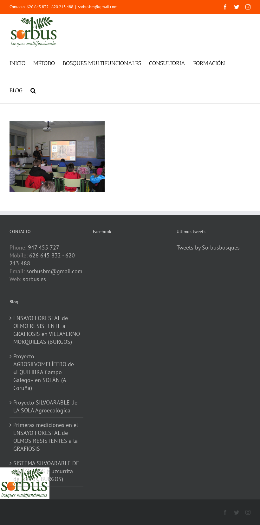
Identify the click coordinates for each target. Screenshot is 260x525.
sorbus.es (34, 279)
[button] (33, 89)
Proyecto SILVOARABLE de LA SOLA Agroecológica (45, 406)
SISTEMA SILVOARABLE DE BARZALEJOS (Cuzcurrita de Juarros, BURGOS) (46, 471)
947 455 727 (43, 247)
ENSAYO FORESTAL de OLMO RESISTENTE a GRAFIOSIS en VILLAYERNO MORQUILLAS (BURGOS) (46, 329)
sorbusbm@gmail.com (98, 6)
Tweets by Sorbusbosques (208, 247)
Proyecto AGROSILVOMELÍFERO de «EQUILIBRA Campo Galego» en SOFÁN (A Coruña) (43, 372)
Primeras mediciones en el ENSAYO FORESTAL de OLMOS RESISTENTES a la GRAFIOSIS (45, 436)
